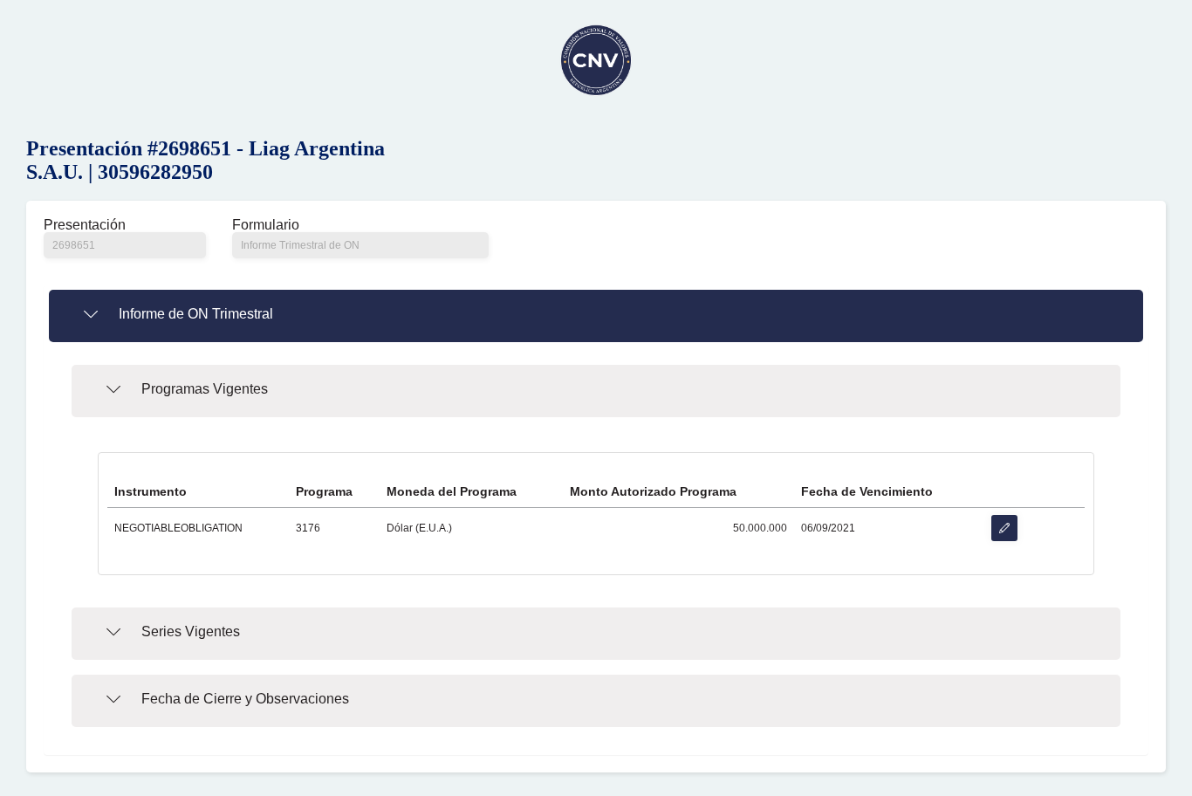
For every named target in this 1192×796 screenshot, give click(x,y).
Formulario (265, 225)
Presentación (85, 225)
